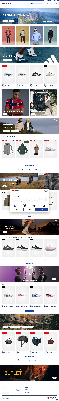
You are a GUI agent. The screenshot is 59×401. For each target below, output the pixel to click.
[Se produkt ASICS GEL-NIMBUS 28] (50, 250)
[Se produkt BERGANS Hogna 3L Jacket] (8, 202)
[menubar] (29, 7)
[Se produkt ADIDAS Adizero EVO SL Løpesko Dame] (50, 76)
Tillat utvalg (29, 209)
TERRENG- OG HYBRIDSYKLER (27, 326)
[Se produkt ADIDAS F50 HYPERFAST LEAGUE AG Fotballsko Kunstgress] (50, 297)
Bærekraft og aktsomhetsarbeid (18, 390)
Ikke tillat (17, 209)
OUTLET (56, 0)
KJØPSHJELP (52, 0)
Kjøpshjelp (17, 388)
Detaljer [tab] (29, 193)
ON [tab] (31, 237)
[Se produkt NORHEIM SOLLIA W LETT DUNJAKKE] (36, 150)
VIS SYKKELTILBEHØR (29, 356)
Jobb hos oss (18, 393)
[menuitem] (54, 7)
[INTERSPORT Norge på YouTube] (8, 393)
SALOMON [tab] (6, 237)
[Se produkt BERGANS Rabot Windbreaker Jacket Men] (22, 150)
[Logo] (7, 3)
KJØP (5, 114)
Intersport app (27, 392)
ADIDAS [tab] (12, 237)
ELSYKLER (5, 326)
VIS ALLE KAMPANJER (29, 165)
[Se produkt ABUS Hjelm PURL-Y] (22, 343)
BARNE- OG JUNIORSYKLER (15, 326)
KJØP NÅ (5, 21)
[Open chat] (57, 399)
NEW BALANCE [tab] (20, 237)
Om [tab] (42, 193)
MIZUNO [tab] (25, 237)
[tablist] (29, 237)
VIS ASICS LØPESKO (29, 263)
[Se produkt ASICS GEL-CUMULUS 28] (22, 250)
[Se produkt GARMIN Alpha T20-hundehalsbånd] (50, 202)
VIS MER (29, 216)
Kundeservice (4, 388)
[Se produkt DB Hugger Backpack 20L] (8, 150)
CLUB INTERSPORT (47, 0)
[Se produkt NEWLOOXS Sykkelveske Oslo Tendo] (8, 343)
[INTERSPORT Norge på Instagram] (3, 393)
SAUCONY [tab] (28, 237)
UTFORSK (11, 21)
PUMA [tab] (6, 284)
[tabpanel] (29, 251)
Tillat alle (42, 209)
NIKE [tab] (9, 237)
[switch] (24, 206)
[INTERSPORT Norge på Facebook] (5, 393)
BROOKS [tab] (15, 237)
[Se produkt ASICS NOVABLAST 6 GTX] (8, 250)
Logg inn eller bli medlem (27, 389)
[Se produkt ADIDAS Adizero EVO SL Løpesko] (8, 76)
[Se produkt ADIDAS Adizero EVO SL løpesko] (22, 76)
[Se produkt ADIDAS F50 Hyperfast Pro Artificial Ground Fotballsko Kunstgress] (22, 297)
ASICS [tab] (3, 237)
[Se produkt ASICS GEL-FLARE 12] (50, 150)
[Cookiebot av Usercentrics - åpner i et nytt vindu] (44, 191)
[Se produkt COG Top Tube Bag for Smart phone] (36, 343)
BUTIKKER (43, 0)
